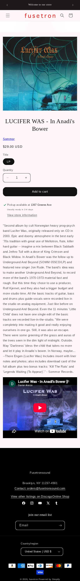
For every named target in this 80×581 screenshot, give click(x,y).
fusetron (33, 579)
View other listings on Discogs (31, 496)
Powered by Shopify (49, 579)
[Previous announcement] (7, 5)
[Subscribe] (60, 525)
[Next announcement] (73, 5)
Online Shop (60, 496)
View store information (22, 215)
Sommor (9, 139)
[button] (7, 15)
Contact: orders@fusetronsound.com (40, 488)
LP (8, 161)
